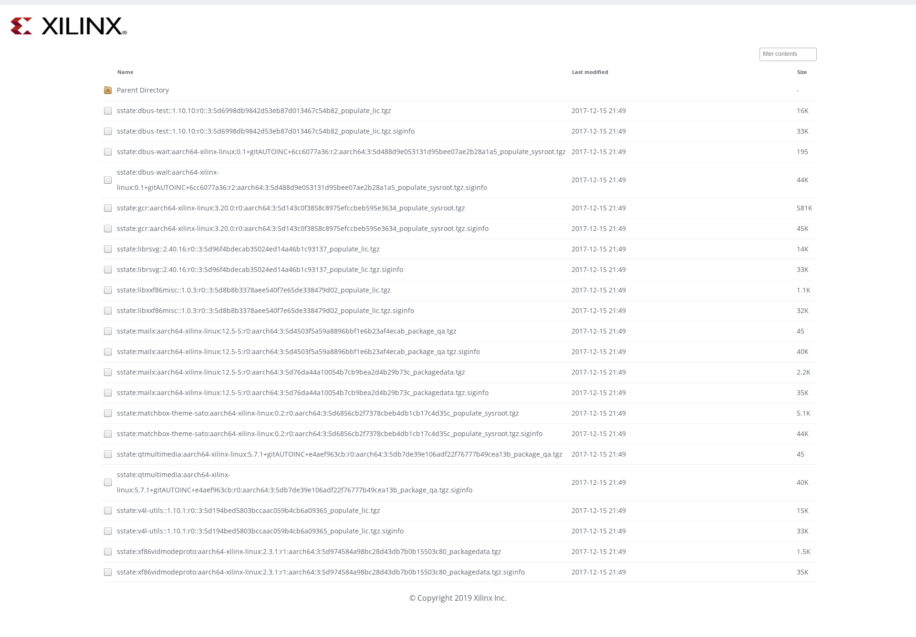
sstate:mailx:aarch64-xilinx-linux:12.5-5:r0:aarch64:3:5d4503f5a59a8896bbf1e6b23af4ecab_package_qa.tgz (287, 330)
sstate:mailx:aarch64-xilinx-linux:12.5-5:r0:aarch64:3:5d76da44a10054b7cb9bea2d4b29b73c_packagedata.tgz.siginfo (303, 392)
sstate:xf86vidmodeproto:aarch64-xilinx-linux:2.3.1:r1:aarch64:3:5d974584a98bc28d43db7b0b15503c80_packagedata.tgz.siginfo (321, 571)
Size (802, 72)
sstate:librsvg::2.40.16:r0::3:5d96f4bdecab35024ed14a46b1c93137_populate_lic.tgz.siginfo (260, 269)
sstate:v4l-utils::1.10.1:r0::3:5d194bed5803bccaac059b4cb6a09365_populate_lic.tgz (248, 510)
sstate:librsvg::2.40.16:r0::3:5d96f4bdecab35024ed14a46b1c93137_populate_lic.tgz (248, 248)
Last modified (590, 72)
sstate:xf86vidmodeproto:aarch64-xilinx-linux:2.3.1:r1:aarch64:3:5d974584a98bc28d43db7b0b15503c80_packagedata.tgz (309, 551)
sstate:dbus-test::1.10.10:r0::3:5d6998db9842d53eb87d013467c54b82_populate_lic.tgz (254, 110)
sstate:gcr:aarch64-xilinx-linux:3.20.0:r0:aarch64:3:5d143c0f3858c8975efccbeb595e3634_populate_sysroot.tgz (291, 207)
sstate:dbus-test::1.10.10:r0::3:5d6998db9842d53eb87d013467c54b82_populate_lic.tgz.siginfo (266, 131)
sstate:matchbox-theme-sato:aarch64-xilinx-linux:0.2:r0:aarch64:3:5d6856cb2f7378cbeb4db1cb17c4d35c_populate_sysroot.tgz (318, 413)
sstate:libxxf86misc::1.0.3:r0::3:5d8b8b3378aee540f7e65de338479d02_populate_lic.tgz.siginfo (265, 310)
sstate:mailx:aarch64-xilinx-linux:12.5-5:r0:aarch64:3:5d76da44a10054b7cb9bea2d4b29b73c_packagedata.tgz (291, 371)
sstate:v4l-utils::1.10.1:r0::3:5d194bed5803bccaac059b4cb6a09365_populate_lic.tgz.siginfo (260, 530)
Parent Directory (143, 89)
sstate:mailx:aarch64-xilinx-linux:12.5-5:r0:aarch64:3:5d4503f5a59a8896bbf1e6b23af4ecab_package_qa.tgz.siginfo (298, 351)
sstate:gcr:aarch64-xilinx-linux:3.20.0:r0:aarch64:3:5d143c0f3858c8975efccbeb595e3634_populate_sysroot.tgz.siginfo (303, 228)
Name (125, 72)
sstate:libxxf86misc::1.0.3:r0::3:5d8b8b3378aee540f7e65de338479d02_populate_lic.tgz (254, 289)
